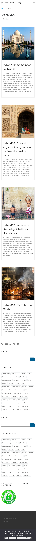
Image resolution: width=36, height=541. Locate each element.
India (24, 386)
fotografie (5, 386)
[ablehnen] (34, 535)
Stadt (4, 406)
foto (23, 383)
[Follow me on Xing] (10, 344)
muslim (14, 396)
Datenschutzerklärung (9, 518)
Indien (31, 386)
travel (17, 406)
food (17, 383)
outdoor (12, 399)
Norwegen (23, 396)
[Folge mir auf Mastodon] (18, 344)
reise (4, 403)
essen (4, 383)
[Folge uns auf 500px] (14, 344)
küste (27, 390)
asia (23, 373)
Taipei (11, 406)
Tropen (4, 409)
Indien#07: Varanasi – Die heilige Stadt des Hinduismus (16, 229)
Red (25, 399)
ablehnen (12, 538)
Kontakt (5, 521)
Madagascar (6, 393)
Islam (4, 390)
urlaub (19, 409)
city (29, 380)
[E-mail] (6, 344)
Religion (18, 403)
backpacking (6, 377)
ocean (4, 399)
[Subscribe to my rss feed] (2, 344)
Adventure (15, 373)
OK (6, 538)
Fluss (11, 383)
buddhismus (6, 380)
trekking (25, 406)
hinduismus (16, 386)
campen (16, 380)
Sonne (26, 403)
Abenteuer (6, 373)
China (24, 380)
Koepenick (12, 390)
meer (26, 393)
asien (29, 373)
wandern (27, 409)
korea (21, 390)
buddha (23, 377)
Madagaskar (18, 393)
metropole (5, 396)
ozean (19, 399)
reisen (11, 403)
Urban (12, 409)
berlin (16, 377)
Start (2, 9)
